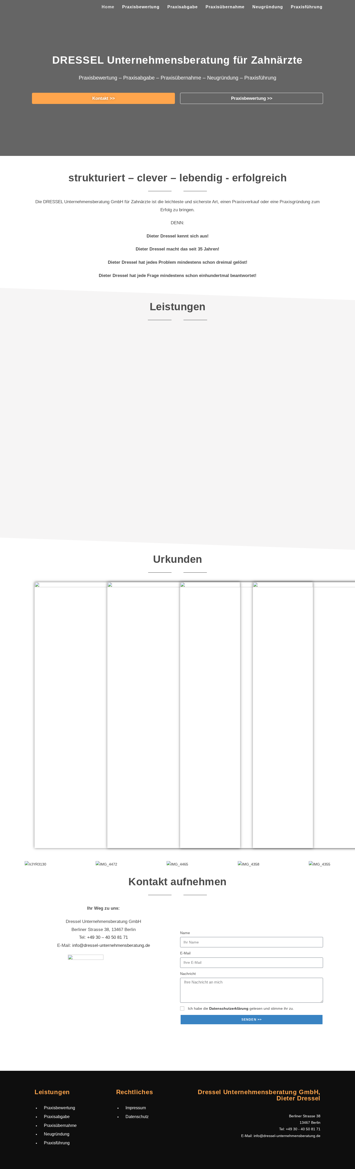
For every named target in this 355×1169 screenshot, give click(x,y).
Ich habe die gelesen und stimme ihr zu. (241, 1008)
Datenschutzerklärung (228, 1008)
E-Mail (185, 953)
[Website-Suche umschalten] (331, 7)
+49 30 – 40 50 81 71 (107, 937)
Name (185, 933)
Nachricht (188, 974)
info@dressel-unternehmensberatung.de (111, 945)
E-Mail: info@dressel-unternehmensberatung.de (280, 1136)
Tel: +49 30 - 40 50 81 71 (299, 1129)
